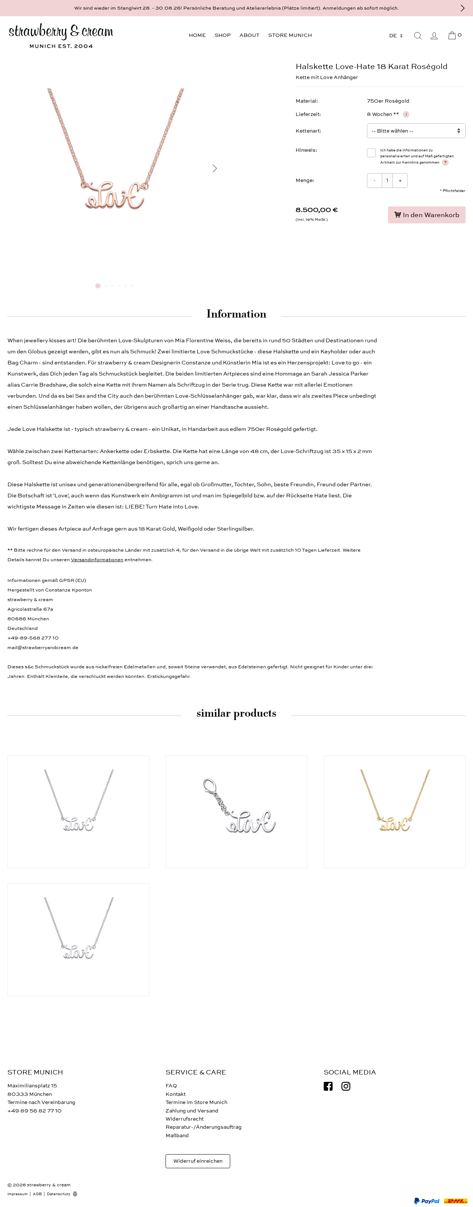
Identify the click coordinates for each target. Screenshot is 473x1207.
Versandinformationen (97, 560)
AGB (37, 1194)
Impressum (17, 1194)
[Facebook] (328, 1086)
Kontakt (176, 1094)
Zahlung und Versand (192, 1111)
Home (197, 35)
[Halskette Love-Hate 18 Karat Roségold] (114, 274)
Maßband (177, 1135)
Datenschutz (58, 1194)
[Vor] (462, 8)
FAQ (171, 1086)
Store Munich (290, 35)
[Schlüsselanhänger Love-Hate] (236, 812)
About (249, 35)
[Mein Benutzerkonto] (434, 36)
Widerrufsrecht (185, 1119)
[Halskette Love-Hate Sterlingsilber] (78, 812)
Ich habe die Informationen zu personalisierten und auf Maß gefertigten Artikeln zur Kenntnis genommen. (417, 156)
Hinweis (306, 150)
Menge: (305, 180)
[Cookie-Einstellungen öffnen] (77, 1194)
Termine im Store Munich (196, 1102)
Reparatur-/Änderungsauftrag (204, 1127)
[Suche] (418, 35)
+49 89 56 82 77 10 (34, 1111)
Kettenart (308, 131)
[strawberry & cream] (61, 36)
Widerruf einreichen (197, 1161)
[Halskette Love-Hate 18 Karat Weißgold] (78, 939)
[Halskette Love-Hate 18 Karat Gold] (394, 812)
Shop (223, 35)
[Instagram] (345, 1086)
